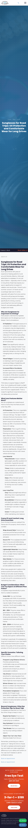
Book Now (14, 786)
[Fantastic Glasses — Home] (5, 3)
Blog (14, 119)
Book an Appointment (8, 758)
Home (9, 119)
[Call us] (18, 3)
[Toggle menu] (25, 2)
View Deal (14, 807)
